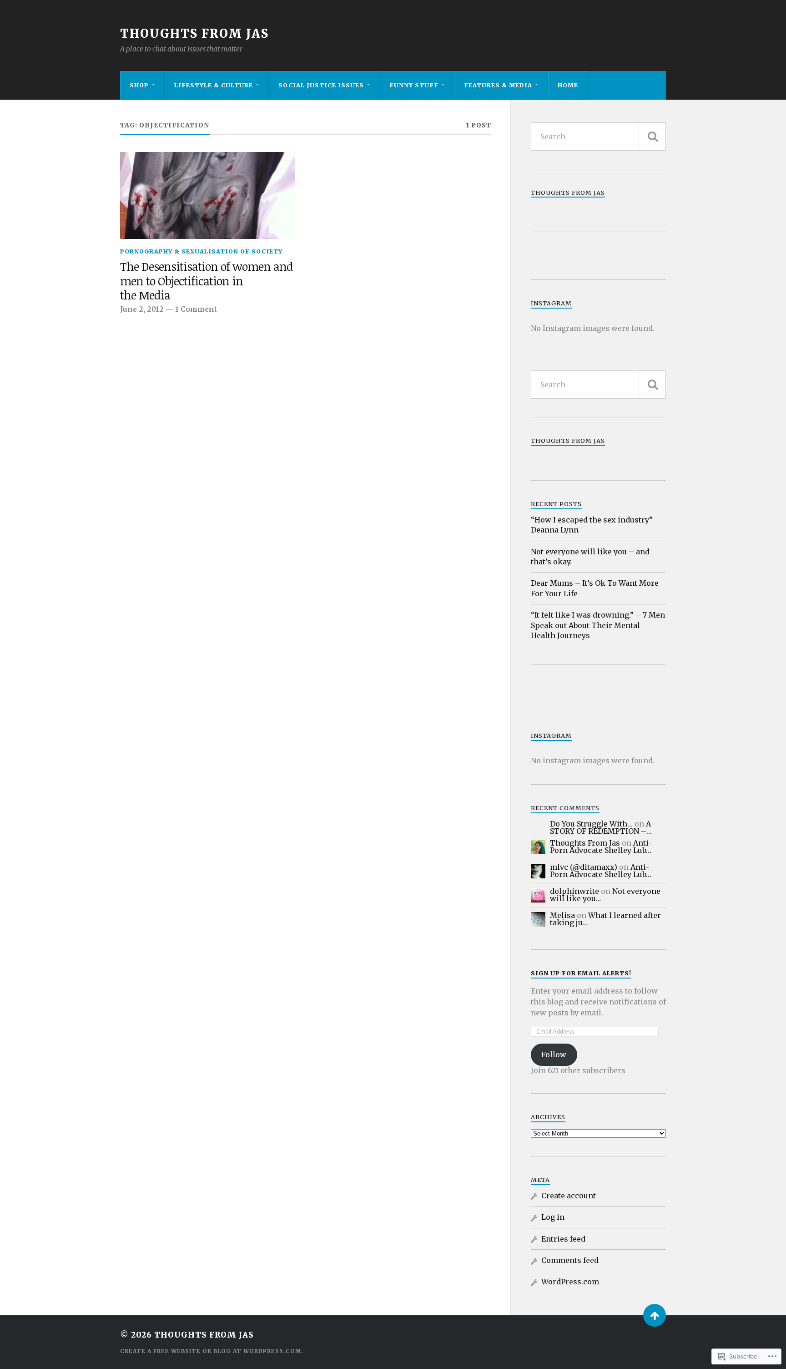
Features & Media (498, 85)
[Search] (652, 136)
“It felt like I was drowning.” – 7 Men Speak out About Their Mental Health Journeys (598, 625)
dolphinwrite (574, 891)
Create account (568, 1195)
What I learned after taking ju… (605, 919)
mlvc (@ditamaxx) (583, 867)
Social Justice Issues (321, 85)
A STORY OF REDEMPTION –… (601, 827)
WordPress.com (570, 1281)
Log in (552, 1217)
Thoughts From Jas (194, 33)
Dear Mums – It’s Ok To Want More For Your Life (595, 588)
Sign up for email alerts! (581, 973)
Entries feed (563, 1238)
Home (568, 85)
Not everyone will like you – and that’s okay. (590, 556)
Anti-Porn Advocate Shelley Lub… (601, 846)
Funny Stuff (413, 85)
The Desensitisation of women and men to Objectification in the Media (206, 281)
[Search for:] (598, 136)
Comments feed (570, 1260)
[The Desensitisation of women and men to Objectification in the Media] (207, 195)
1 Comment (196, 309)
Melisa (562, 915)
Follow (553, 1054)
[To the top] (654, 1315)
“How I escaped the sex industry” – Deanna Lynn (595, 524)
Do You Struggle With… (591, 823)
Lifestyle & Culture (213, 85)
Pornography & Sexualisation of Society (201, 251)
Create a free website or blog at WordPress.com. (211, 1351)
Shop (139, 85)
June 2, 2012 (142, 309)
